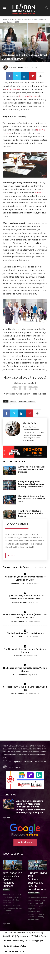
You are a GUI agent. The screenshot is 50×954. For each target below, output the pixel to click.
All (35, 567)
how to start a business (27, 401)
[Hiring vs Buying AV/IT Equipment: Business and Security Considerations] (9, 485)
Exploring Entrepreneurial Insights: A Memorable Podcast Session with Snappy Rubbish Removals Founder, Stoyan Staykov (30, 807)
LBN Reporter (17, 656)
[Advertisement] (25, 715)
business (39, 192)
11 (25, 593)
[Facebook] (9, 76)
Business (13, 401)
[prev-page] (4, 819)
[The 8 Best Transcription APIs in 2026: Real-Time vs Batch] (9, 499)
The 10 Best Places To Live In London (25, 633)
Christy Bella (17, 67)
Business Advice (15, 20)
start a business (12, 89)
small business (9, 405)
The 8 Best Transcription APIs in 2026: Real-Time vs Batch (31, 498)
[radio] (14, 388)
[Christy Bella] (5, 67)
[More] (40, 76)
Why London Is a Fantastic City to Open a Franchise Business (31, 469)
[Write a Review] (25, 830)
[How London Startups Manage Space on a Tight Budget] (9, 514)
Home (5, 20)
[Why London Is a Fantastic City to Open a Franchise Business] (9, 470)
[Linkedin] (25, 76)
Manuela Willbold (17, 583)
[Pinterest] (32, 76)
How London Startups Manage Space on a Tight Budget (31, 513)
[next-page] (8, 819)
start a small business (28, 96)
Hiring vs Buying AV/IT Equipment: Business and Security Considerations (31, 484)
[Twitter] (17, 76)
